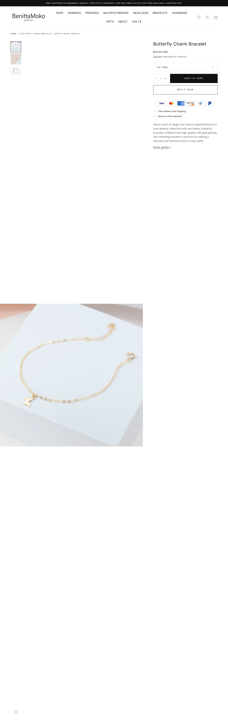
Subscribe (135, 396)
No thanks (114, 408)
